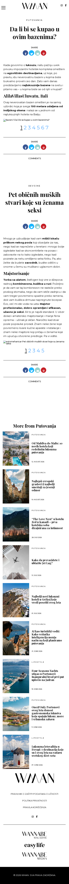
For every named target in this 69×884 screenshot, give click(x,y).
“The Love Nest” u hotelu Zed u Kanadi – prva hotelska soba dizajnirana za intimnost (48, 524)
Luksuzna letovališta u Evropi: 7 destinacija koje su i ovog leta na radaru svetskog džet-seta (48, 751)
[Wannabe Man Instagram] (61, 5)
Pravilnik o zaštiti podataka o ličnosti (34, 794)
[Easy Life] (34, 847)
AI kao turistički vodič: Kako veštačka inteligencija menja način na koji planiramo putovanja (47, 637)
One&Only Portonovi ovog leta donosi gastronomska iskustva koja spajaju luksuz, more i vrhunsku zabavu (48, 713)
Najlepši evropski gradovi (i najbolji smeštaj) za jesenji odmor (43, 486)
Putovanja (34, 20)
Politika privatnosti (34, 800)
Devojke (34, 186)
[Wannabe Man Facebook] (65, 5)
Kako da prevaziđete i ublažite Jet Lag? (45, 562)
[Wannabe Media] (34, 859)
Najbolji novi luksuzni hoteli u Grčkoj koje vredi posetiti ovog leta (46, 599)
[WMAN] (34, 8)
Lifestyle (38, 662)
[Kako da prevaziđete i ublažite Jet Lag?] (16, 562)
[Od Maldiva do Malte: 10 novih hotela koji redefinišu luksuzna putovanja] (16, 448)
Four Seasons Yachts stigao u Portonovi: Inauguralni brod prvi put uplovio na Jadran (48, 675)
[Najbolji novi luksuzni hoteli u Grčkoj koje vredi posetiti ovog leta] (16, 600)
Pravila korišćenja (34, 807)
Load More (34, 407)
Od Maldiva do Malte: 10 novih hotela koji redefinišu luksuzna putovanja (47, 448)
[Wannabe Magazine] (34, 838)
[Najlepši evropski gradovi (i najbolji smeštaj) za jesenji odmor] (16, 486)
